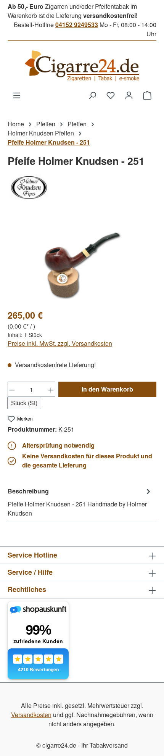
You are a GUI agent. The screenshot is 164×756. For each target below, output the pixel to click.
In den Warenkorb (107, 389)
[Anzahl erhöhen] (51, 389)
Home (16, 123)
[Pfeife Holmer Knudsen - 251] (82, 259)
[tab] (80, 502)
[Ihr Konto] (129, 95)
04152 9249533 (76, 24)
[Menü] (17, 95)
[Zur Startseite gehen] (82, 65)
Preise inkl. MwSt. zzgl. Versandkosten (60, 343)
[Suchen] (92, 95)
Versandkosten (31, 714)
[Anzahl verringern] (12, 389)
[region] (82, 259)
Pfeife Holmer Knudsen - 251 (49, 142)
